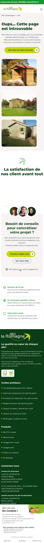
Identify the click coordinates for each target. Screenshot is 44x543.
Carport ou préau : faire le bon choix (18, 409)
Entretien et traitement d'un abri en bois (20, 398)
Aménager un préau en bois (15, 419)
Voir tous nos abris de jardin (20, 50)
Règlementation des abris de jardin (18, 403)
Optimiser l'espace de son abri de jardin (20, 393)
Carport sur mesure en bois (14, 414)
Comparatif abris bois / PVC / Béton (17, 388)
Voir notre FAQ (22, 261)
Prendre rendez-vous (19, 254)
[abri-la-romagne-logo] (13, 9)
